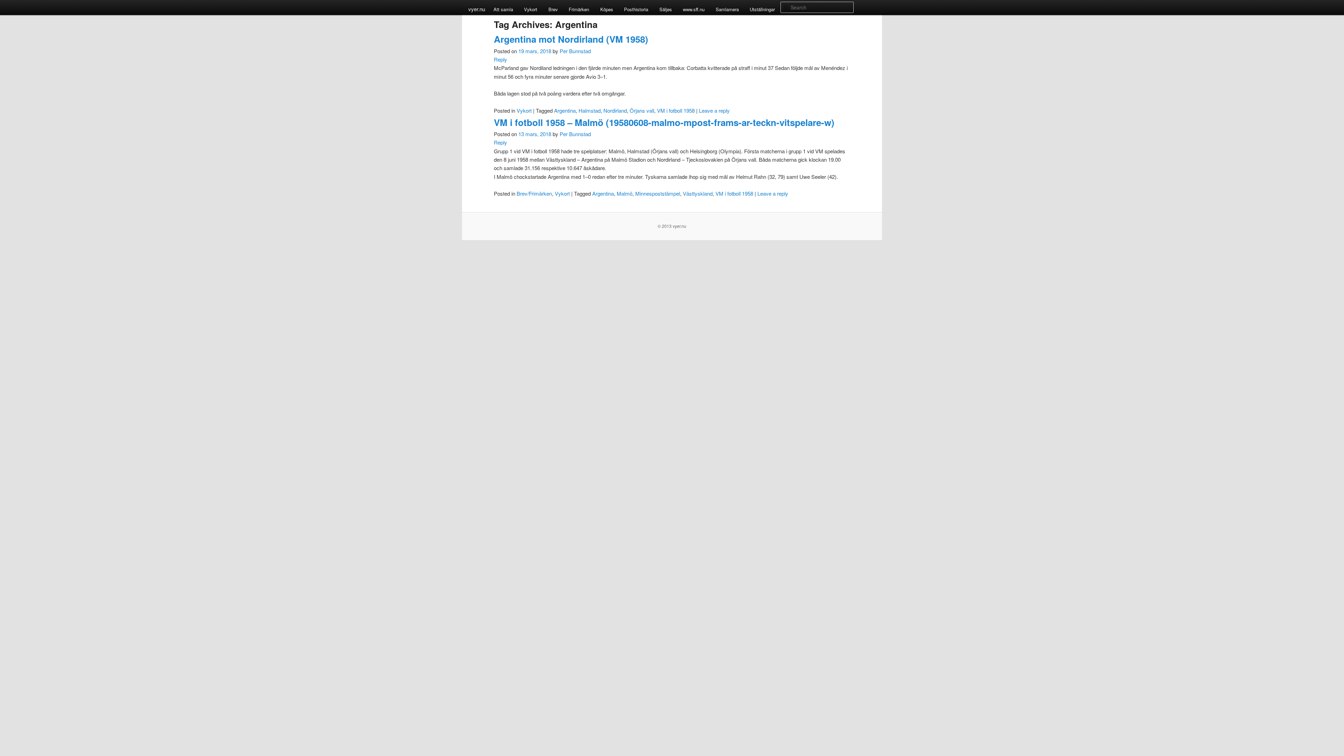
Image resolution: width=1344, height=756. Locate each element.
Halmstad (590, 110)
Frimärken (579, 9)
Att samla (503, 9)
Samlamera (727, 9)
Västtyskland (698, 193)
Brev (553, 9)
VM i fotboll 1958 (676, 110)
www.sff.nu (694, 9)
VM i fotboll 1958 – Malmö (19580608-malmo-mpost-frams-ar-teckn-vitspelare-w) (664, 122)
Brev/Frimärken (534, 193)
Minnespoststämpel (657, 193)
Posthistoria (636, 9)
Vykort (530, 9)
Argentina (565, 110)
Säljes (665, 9)
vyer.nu (476, 9)
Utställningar (762, 9)
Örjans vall (642, 110)
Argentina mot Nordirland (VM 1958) (571, 39)
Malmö (624, 193)
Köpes (606, 9)
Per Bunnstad (575, 51)
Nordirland (615, 110)
